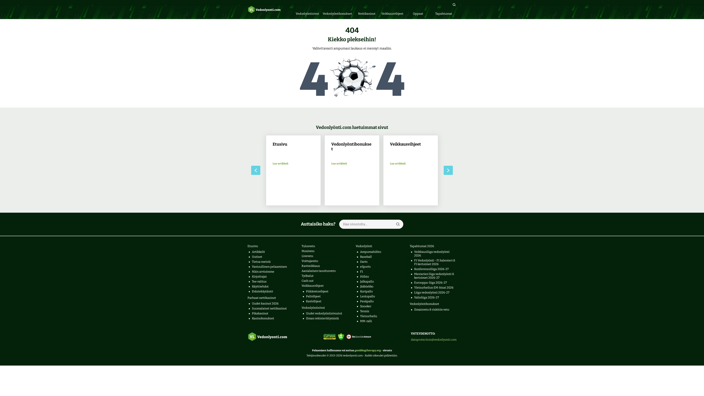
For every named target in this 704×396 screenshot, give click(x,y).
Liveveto (307, 256)
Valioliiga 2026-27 (426, 297)
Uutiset (257, 256)
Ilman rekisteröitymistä (322, 318)
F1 (361, 271)
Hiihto (364, 276)
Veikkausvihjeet (313, 285)
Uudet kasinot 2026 (265, 303)
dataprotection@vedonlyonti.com (433, 339)
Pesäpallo (367, 301)
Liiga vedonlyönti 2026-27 (431, 292)
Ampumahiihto (370, 252)
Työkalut (308, 276)
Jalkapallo (367, 281)
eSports (365, 266)
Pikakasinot (260, 313)
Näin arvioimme (263, 271)
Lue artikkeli (280, 163)
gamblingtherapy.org (368, 350)
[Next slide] (448, 170)
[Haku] (454, 5)
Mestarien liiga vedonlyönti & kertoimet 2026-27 (434, 275)
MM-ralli (366, 321)
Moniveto (308, 251)
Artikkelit (258, 252)
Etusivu (252, 246)
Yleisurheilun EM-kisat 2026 (433, 287)
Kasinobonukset (263, 318)
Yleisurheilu (368, 316)
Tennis (364, 311)
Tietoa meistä (261, 261)
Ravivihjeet (313, 301)
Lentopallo (367, 296)
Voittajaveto (310, 261)
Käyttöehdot (260, 286)
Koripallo (366, 291)
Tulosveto (308, 246)
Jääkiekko (366, 286)
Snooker (365, 306)
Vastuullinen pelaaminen (269, 266)
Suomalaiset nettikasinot (269, 308)
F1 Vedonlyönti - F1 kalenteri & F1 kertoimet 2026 (434, 262)
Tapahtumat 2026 (422, 246)
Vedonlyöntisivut (313, 307)
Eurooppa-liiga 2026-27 (430, 282)
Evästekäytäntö (262, 291)
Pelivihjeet (313, 296)
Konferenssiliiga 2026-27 (431, 269)
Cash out (308, 281)
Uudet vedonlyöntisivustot (324, 313)
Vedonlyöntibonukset (424, 304)
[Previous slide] (255, 170)
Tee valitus (259, 281)
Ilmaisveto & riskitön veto (431, 309)
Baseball (366, 256)
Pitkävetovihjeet (317, 291)
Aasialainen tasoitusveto (319, 271)
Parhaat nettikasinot (261, 298)
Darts (364, 261)
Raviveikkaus (311, 266)
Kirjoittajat (259, 276)
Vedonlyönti (364, 246)
